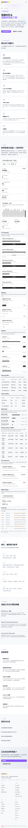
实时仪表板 (17, 787)
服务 (2, 802)
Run (24, 305)
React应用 (17, 785)
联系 (2, 813)
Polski (16, 813)
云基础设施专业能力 (7, 763)
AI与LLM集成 (17, 792)
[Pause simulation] (15, 164)
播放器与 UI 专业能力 (17, 31)
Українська (17, 806)
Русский (17, 804)
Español (16, 817)
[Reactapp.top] (5, 2)
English (16, 802)
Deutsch (16, 810)
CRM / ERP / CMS (18, 796)
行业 (2, 8)
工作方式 (3, 804)
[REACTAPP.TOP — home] (4, 774)
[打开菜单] (26, 2)
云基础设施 (17, 794)
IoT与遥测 (17, 789)
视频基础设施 (3, 792)
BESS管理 (3, 787)
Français (17, 815)
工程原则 (3, 806)
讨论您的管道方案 (6, 31)
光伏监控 (3, 785)
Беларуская (17, 808)
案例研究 (3, 808)
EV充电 (2, 789)
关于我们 (3, 810)
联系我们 (4, 760)
